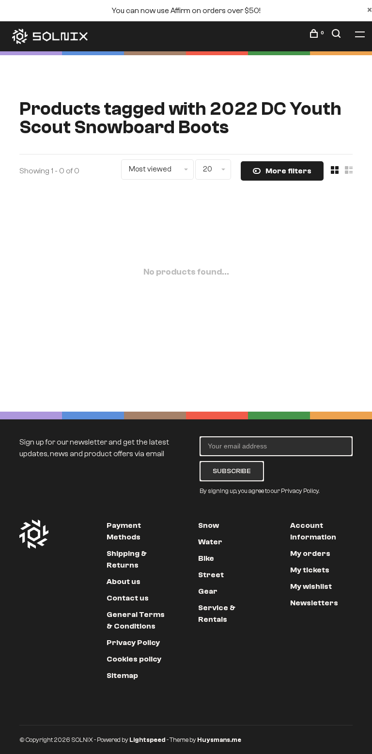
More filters (288, 171)
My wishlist (311, 586)
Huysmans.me (219, 739)
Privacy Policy (133, 642)
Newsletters (314, 603)
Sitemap (122, 675)
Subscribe (232, 471)
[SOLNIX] (33, 534)
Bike (206, 558)
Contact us (128, 598)
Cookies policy (134, 659)
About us (123, 581)
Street (211, 574)
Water (210, 542)
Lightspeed (147, 739)
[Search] (337, 35)
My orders (310, 553)
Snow (208, 525)
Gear (207, 591)
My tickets (309, 570)
